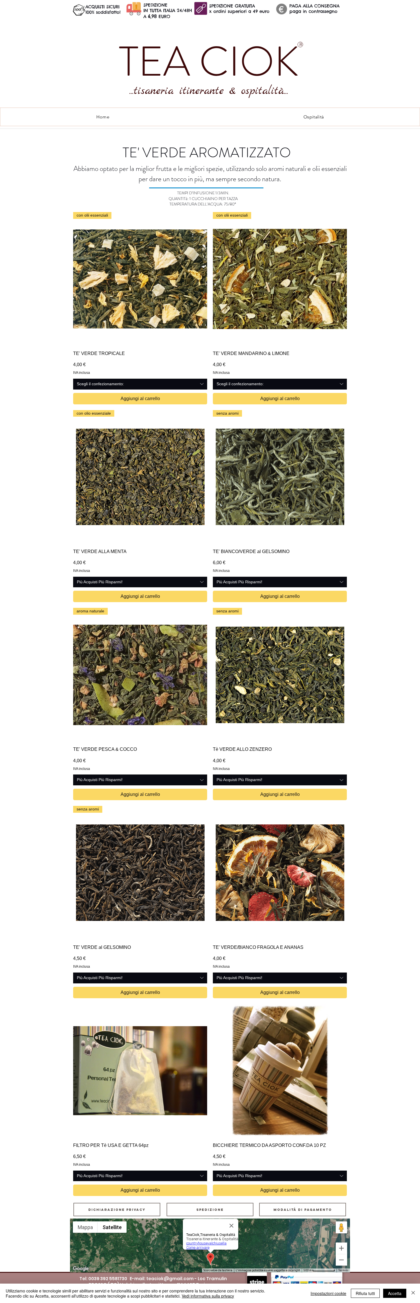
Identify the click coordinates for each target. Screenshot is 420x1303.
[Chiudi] (413, 1293)
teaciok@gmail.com (170, 1279)
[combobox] (140, 384)
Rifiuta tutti (365, 1293)
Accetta (394, 1293)
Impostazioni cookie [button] (328, 1293)
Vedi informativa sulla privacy (208, 1296)
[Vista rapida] (280, 873)
